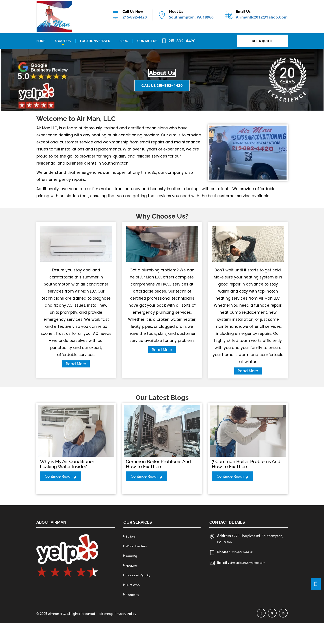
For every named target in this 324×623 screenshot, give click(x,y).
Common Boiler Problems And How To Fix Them (158, 464)
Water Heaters (136, 546)
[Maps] (272, 613)
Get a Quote (262, 41)
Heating (131, 566)
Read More (76, 364)
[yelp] (67, 555)
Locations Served (95, 41)
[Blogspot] (283, 613)
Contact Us (147, 41)
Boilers (131, 536)
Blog (123, 41)
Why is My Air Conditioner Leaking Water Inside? (67, 464)
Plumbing (132, 595)
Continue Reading (60, 476)
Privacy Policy (125, 613)
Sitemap (106, 613)
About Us (63, 41)
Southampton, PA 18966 (191, 17)
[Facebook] (261, 613)
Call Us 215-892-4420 (162, 85)
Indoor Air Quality (138, 575)
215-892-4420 (135, 17)
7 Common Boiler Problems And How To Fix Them (246, 464)
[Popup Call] (316, 584)
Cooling (131, 556)
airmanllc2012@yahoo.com (262, 17)
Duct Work (133, 585)
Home (40, 41)
